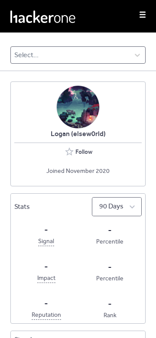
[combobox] (15, 55)
